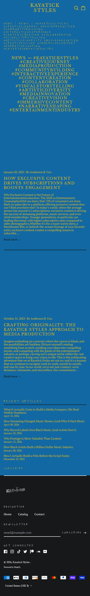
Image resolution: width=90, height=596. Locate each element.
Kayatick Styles (45, 8)
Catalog (23, 514)
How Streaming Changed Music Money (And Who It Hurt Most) (44, 421)
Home (8, 23)
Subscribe (14, 468)
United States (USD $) (17, 585)
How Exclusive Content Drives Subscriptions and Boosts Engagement (39, 183)
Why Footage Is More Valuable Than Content (32, 438)
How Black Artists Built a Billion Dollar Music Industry (38, 447)
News (24, 23)
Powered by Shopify (12, 567)
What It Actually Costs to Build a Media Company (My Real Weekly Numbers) (41, 411)
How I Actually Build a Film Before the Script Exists (36, 455)
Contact (39, 514)
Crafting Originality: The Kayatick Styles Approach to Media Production (44, 329)
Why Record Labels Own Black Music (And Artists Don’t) (40, 429)
